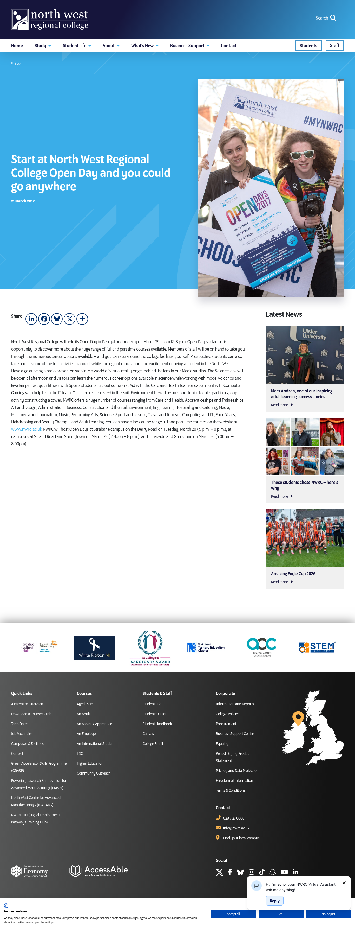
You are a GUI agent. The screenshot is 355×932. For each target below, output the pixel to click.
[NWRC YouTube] (284, 873)
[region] (302, 887)
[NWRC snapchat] (272, 873)
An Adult (83, 714)
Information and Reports (235, 704)
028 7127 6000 (234, 818)
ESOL (81, 754)
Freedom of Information (234, 781)
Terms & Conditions (230, 791)
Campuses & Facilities (27, 744)
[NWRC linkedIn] (295, 873)
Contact (17, 754)
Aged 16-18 (85, 704)
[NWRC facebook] (230, 873)
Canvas (148, 734)
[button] (43, 45)
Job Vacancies (21, 734)
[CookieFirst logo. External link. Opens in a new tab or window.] (6, 905)
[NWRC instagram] (251, 873)
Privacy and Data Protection (237, 771)
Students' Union (155, 714)
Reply (275, 900)
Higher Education (90, 764)
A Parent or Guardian (27, 704)
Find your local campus (241, 838)
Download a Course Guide (31, 714)
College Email (153, 744)
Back (17, 63)
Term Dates (19, 724)
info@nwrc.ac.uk (236, 828)
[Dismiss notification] (344, 882)
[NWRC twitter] (219, 873)
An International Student (96, 744)
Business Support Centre (235, 734)
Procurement (226, 724)
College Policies (227, 714)
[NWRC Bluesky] (240, 873)
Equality (222, 744)
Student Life (152, 704)
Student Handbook (157, 724)
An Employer (87, 734)
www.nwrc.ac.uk (26, 429)
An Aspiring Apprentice (94, 724)
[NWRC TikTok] (262, 873)
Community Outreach (94, 773)
